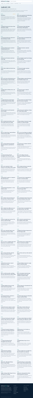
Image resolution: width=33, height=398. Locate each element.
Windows (2, 3)
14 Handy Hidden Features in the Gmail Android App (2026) (7, 286)
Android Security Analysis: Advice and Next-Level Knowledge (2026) (8, 307)
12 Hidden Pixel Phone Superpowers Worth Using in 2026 (24, 231)
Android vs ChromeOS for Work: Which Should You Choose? (23, 374)
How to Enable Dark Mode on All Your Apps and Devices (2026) (7, 122)
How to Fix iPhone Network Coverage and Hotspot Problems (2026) (23, 156)
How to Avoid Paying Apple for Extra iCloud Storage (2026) (24, 188)
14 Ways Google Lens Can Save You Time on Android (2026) (8, 220)
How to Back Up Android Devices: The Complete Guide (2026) (24, 220)
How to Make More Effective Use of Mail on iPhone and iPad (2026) (8, 209)
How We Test (15, 388)
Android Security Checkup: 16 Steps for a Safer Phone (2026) (24, 111)
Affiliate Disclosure (26, 389)
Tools (20, 3)
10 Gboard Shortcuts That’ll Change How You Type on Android (24, 100)
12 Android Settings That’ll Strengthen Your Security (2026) (7, 155)
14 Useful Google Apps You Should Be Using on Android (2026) (24, 296)
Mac (4, 3)
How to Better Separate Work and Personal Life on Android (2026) (8, 198)
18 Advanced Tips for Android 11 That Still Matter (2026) (7, 296)
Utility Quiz (15, 393)
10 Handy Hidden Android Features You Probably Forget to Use (24, 79)
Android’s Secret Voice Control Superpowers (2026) (7, 264)
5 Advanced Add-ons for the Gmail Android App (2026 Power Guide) (8, 319)
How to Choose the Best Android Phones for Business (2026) (7, 253)
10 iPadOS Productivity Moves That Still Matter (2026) (8, 27)
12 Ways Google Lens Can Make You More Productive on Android (24, 351)
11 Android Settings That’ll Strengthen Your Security (6, 341)
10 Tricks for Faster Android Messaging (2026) (23, 90)
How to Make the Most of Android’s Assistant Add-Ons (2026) (24, 167)
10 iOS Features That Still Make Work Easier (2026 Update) (23, 27)
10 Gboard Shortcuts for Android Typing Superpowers (7, 48)
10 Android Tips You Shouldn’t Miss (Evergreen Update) (24, 38)
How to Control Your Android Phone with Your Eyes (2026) (8, 133)
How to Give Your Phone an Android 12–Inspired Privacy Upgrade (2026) (24, 133)
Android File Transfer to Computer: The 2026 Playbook (8, 178)
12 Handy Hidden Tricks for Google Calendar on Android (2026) (24, 122)
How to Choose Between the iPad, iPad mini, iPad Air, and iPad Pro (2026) (7, 145)
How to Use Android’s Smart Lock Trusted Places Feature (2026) (7, 231)
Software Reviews (16, 3)
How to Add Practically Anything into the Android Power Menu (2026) (8, 274)
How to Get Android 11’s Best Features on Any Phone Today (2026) (8, 167)
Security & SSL (7, 3)
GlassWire (3, 15)
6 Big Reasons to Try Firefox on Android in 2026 (23, 330)
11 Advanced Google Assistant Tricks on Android (23, 69)
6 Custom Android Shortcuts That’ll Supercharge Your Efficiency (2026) (24, 319)
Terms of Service (26, 388)
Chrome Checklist (16, 392)
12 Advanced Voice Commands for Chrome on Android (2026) (24, 178)
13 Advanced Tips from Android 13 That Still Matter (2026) (8, 38)
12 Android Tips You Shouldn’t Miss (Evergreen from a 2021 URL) (24, 209)
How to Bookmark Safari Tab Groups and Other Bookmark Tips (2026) (24, 198)
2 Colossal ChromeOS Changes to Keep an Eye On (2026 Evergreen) (7, 330)
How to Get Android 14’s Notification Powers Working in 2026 (24, 16)
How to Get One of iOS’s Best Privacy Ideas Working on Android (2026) (8, 79)
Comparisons (15, 389)
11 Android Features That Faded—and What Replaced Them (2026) (8, 100)
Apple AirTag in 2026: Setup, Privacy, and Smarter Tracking (8, 374)
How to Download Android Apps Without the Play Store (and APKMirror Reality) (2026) (23, 274)
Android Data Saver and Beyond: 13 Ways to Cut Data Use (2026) (24, 242)
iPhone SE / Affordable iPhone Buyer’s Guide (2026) (7, 362)
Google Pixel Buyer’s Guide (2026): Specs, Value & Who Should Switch (24, 362)
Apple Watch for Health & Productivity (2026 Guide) (6, 351)
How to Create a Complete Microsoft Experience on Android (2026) (8, 242)
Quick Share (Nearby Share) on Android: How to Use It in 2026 (23, 307)
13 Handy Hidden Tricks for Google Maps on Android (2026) (24, 264)
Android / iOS (11, 3)
